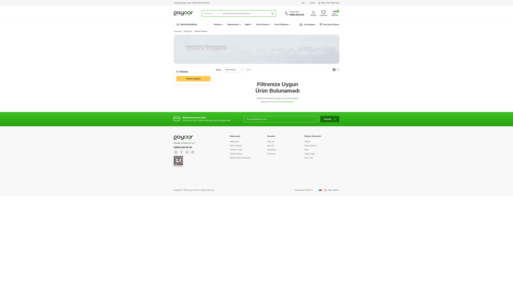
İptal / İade (309, 158)
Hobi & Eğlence (281, 24)
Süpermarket (233, 24)
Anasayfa (177, 31)
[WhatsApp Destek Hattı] (193, 152)
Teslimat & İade (236, 150)
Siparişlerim (271, 150)
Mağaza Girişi (335, 3)
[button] (192, 24)
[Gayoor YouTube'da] (187, 152)
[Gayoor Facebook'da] (181, 152)
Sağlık (247, 24)
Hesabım (312, 3)
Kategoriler (188, 31)
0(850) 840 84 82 (296, 15)
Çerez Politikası (236, 146)
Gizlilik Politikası (236, 154)
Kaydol (328, 119)
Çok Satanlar (309, 24)
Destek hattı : (294, 12)
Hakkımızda (234, 142)
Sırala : (219, 70)
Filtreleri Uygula (193, 79)
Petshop (217, 24)
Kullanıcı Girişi (325, 3)
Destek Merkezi (311, 146)
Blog (303, 3)
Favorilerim (271, 154)
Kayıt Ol (270, 146)
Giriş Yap (270, 142)
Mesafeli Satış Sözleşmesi (240, 158)
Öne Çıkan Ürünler (331, 24)
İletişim (307, 142)
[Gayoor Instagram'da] (176, 152)
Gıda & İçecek (262, 24)
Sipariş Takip (310, 154)
